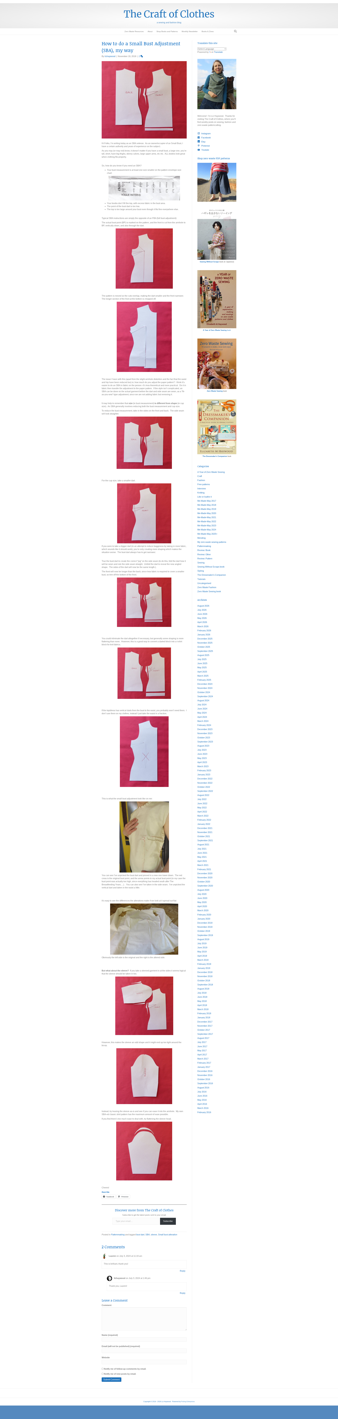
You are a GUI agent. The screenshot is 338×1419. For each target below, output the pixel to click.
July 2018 (201, 993)
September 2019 (205, 935)
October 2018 (203, 980)
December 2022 (204, 779)
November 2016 (204, 1075)
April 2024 (202, 717)
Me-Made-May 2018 (206, 505)
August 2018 (203, 989)
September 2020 (205, 886)
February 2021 (204, 869)
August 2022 (203, 795)
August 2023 (203, 746)
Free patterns (203, 484)
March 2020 (202, 910)
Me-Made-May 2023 (206, 525)
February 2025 (204, 680)
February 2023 (204, 770)
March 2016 (202, 1108)
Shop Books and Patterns (167, 31)
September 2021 (205, 840)
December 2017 (204, 1022)
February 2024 (204, 725)
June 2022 (202, 803)
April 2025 (202, 672)
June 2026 (202, 614)
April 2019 (202, 956)
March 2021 (202, 865)
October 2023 (203, 738)
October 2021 (203, 836)
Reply (182, 1271)
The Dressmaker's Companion (215, 456)
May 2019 (202, 952)
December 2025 (204, 639)
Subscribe (168, 1221)
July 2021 (201, 849)
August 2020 (203, 890)
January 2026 (203, 635)
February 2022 (204, 820)
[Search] (234, 31)
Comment (106, 1305)
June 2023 (202, 754)
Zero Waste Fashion (206, 587)
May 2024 (202, 713)
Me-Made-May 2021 (206, 517)
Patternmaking (118, 1234)
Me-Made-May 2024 (206, 530)
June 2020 (202, 898)
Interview (201, 488)
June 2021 (202, 853)
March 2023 (202, 766)
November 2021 (204, 832)
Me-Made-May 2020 (206, 513)
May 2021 (202, 857)
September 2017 (205, 1034)
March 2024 (202, 721)
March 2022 (202, 816)
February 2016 (204, 1112)
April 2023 (202, 762)
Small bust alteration (167, 1234)
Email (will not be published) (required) (121, 1346)
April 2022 (202, 812)
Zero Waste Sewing (215, 391)
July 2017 (201, 1042)
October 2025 (203, 647)
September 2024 (205, 696)
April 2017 (202, 1055)
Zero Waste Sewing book (209, 591)
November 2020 (204, 877)
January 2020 (203, 919)
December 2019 (204, 923)
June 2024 (202, 709)
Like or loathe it (204, 497)
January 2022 (203, 824)
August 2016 (203, 1088)
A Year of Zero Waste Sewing (211, 472)
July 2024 (201, 704)
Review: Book (203, 550)
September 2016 (205, 1083)
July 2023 (201, 750)
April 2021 (202, 861)
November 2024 (204, 688)
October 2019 (203, 931)
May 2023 (202, 758)
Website (106, 1357)
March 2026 (202, 626)
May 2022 (202, 807)
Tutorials (201, 579)
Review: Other (204, 554)
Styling (200, 571)
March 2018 (202, 1009)
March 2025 (202, 676)
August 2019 (203, 939)
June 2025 (202, 663)
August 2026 (203, 606)
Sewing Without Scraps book (210, 567)
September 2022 (205, 791)
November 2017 (204, 1026)
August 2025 (203, 655)
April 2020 (202, 906)
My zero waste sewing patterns (211, 542)
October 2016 (203, 1079)
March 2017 (202, 1059)
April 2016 (202, 1104)
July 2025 (201, 659)
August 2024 (203, 700)
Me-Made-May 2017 (206, 501)
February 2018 (204, 1013)
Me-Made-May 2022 (206, 521)
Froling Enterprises (188, 1401)
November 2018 (204, 976)
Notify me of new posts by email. (120, 1374)
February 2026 (204, 630)
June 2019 (202, 947)
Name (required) (110, 1335)
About (150, 31)
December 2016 (204, 1071)
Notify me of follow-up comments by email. (125, 1369)
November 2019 (204, 927)
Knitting (201, 493)
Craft (199, 476)
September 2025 (205, 651)
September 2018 (205, 985)
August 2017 (203, 1038)
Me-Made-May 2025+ (207, 534)
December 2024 (204, 684)
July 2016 (201, 1092)
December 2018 (204, 972)
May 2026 (202, 618)
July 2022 (201, 799)
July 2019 (201, 943)
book (217, 330)
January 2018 (203, 1017)
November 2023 (204, 733)
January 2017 (203, 1067)
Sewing (201, 563)
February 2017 (204, 1063)
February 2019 (204, 964)
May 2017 (202, 1050)
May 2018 (202, 1001)
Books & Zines (208, 31)
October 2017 (203, 1030)
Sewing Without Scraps (209, 262)
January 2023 (203, 774)
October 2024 (203, 692)
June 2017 (202, 1046)
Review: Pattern (204, 558)
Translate (218, 52)
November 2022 (204, 783)
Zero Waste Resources (134, 31)
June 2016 (202, 1096)
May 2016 (202, 1100)
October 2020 (203, 882)
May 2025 (202, 667)
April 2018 (202, 1005)
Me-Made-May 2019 (206, 509)
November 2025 (204, 643)
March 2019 (202, 960)
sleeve (154, 1234)
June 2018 (202, 997)
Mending (201, 538)
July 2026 (201, 610)
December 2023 (204, 729)
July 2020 (201, 894)
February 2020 (204, 915)
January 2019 (203, 968)
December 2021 (204, 828)
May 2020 (202, 902)
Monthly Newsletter (190, 31)
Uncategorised (204, 583)
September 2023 (205, 742)
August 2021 (203, 844)
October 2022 (203, 787)
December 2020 (204, 873)
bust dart (140, 1234)
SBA (147, 1234)
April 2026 (202, 622)
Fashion (201, 480)
